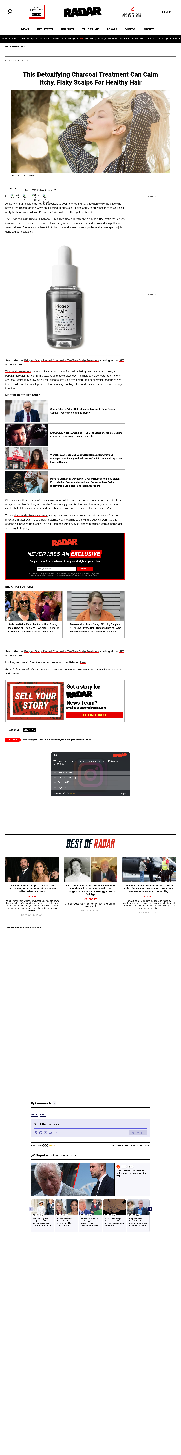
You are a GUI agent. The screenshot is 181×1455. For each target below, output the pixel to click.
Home (8, 60)
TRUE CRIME (90, 29)
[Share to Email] (46, 195)
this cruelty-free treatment (30, 515)
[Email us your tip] (36, 18)
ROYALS (112, 29)
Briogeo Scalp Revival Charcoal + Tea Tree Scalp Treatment (48, 219)
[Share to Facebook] (16, 195)
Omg (15, 60)
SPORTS (149, 29)
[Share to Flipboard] (36, 195)
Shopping (24, 60)
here (83, 662)
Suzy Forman (16, 189)
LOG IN (167, 12)
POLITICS (67, 29)
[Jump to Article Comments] (6, 195)
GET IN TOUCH (94, 715)
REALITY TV (45, 29)
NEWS (25, 29)
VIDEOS (130, 29)
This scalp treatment (18, 371)
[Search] (10, 13)
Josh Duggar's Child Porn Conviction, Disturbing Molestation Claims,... (58, 740)
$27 (121, 360)
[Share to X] (26, 195)
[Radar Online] (82, 12)
